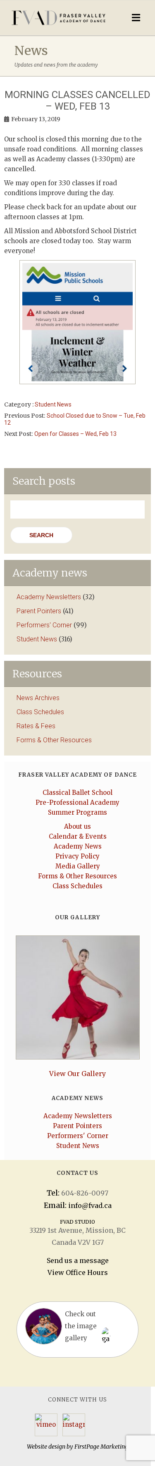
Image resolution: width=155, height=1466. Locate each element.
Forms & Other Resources (54, 740)
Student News (53, 404)
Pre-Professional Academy (77, 802)
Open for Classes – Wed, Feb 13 (75, 433)
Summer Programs (77, 812)
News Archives (38, 698)
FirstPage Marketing (101, 1446)
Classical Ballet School (77, 792)
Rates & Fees (36, 726)
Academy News (78, 846)
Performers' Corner (44, 625)
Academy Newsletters (49, 597)
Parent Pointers (39, 611)
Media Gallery (77, 866)
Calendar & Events (78, 836)
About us (77, 826)
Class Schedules (40, 712)
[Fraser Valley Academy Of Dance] (58, 17)
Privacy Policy (77, 856)
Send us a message (78, 1260)
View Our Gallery (77, 1073)
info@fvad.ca (90, 1205)
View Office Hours (78, 1272)
